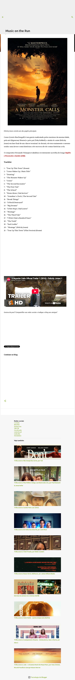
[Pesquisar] (72, 17)
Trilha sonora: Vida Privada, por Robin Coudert (29, 551)
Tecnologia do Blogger (38, 677)
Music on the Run (17, 31)
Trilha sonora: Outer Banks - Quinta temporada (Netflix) (32, 618)
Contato (17, 423)
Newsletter (17, 436)
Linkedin (17, 434)
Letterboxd (18, 432)
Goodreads (18, 430)
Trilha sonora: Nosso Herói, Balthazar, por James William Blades (34, 574)
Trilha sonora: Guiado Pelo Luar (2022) (26, 507)
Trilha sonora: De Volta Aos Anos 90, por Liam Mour (30, 529)
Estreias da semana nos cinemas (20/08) (26, 596)
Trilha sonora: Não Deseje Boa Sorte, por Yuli (28, 460)
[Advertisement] (40, 13)
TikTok (16, 428)
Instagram (17, 426)
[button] (5, 401)
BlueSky (17, 425)
